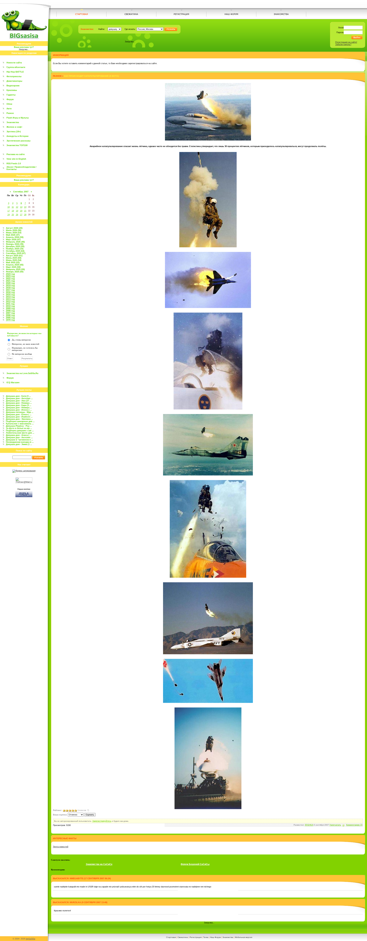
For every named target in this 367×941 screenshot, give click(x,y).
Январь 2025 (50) (15, 271)
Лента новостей (60, 846)
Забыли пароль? (343, 44)
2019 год (10, 285)
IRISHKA (309, 825)
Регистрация (195, 937)
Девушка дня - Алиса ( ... (19, 435)
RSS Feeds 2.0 (13, 163)
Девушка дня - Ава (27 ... (18, 400)
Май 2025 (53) (13, 262)
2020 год (10, 283)
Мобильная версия (243, 937)
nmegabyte (76, 878)
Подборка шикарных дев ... (20, 421)
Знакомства (12, 122)
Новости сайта (14, 62)
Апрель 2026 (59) (15, 237)
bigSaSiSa (30, 939)
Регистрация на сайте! (346, 42)
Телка (205, 937)
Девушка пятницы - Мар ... (19, 412)
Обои (9, 104)
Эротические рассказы (18, 141)
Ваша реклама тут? (24, 47)
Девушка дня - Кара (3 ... (18, 405)
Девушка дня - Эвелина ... (19, 419)
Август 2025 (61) (14, 255)
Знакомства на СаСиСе (99, 864)
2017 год (10, 290)
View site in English (16, 159)
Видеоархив (12, 85)
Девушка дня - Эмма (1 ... (19, 444)
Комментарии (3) (354, 825)
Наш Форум (215, 937)
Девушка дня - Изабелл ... (19, 417)
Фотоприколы (13, 76)
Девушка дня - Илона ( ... (19, 410)
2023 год (10, 276)
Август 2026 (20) (14, 228)
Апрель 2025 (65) (15, 265)
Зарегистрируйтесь (101, 821)
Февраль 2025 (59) (15, 269)
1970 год (10, 320)
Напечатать (335, 825)
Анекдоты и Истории (17, 136)
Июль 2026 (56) (13, 230)
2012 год (10, 301)
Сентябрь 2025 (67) (16, 253)
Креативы (11, 90)
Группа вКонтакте (15, 67)
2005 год (10, 317)
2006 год (10, 315)
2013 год (10, 299)
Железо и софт (14, 127)
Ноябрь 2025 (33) (15, 249)
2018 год (10, 288)
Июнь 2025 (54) (13, 260)
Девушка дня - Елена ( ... (18, 414)
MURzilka (75, 902)
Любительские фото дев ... (20, 433)
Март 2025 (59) (13, 267)
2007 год (10, 313)
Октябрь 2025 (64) (15, 251)
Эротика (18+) (13, 131)
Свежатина (183, 937)
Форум (10, 99)
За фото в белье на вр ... (19, 428)
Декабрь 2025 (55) (15, 246)
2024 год (10, 274)
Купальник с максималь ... (20, 423)
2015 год (10, 294)
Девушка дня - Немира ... (19, 403)
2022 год (10, 278)
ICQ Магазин (12, 382)
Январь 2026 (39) (15, 244)
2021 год (10, 281)
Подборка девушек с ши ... (20, 430)
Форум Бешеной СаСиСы (195, 864)
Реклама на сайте (15, 154)
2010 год (10, 306)
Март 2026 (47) (13, 239)
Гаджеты (10, 95)
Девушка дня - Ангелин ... (19, 398)
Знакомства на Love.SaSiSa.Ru (22, 373)
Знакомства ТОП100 (17, 145)
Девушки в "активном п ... (19, 440)
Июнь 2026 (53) (13, 232)
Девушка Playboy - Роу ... (19, 426)
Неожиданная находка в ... (20, 442)
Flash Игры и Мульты (17, 118)
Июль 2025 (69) (13, 258)
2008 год (10, 311)
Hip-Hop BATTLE (15, 72)
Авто (9, 108)
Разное (10, 113)
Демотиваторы (14, 81)
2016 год (10, 292)
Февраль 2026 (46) (15, 242)
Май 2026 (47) (13, 235)
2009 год (10, 308)
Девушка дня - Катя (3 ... (18, 396)
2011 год (10, 304)
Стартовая (171, 937)
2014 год (10, 297)
